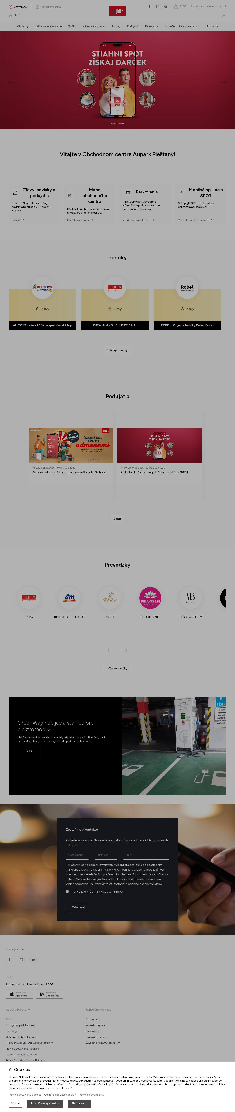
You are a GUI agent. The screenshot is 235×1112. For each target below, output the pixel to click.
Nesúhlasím (79, 1103)
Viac (14, 1103)
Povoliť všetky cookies (45, 1103)
